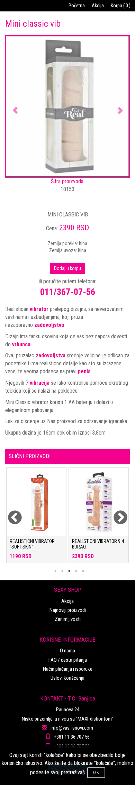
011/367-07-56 (67, 292)
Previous (10, 513)
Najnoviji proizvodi (68, 610)
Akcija (98, 5)
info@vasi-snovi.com (72, 728)
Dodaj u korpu (67, 268)
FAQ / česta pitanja (67, 660)
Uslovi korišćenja (67, 678)
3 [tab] (69, 571)
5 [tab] (83, 571)
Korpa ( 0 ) (120, 5)
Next (115, 513)
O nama (67, 651)
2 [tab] (62, 571)
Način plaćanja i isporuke (67, 669)
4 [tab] (76, 571)
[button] (15, 106)
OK (96, 772)
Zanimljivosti (68, 619)
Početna (77, 5)
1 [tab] (55, 571)
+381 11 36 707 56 (72, 737)
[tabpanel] (36, 518)
